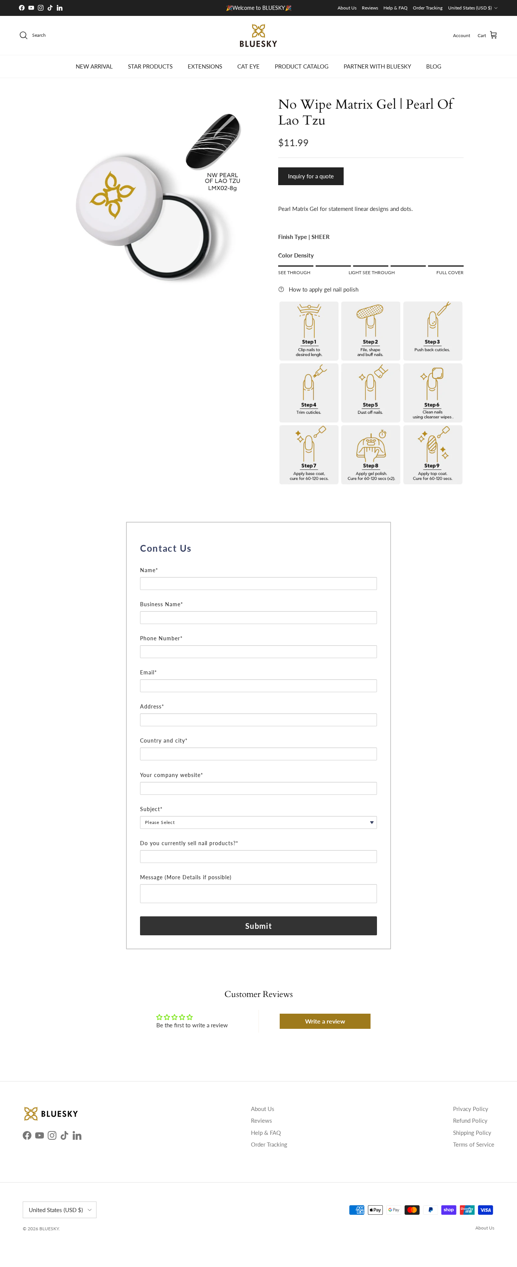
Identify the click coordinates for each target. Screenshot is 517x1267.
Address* (152, 706)
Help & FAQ (395, 8)
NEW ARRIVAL (94, 66)
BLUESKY (49, 1228)
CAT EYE (248, 66)
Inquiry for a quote (311, 176)
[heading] (258, 548)
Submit (258, 925)
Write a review (325, 1021)
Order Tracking (427, 8)
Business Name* (161, 604)
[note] (258, 561)
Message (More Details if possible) (186, 877)
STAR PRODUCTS (150, 66)
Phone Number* (161, 638)
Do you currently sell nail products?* (189, 843)
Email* (148, 672)
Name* (149, 570)
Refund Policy (470, 1120)
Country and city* (164, 740)
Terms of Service (473, 1144)
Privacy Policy (470, 1108)
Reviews (370, 8)
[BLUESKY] (258, 35)
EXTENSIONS (205, 66)
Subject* (151, 809)
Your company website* (171, 775)
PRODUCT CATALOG (302, 66)
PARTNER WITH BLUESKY (377, 66)
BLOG (433, 66)
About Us (347, 8)
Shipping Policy (472, 1132)
